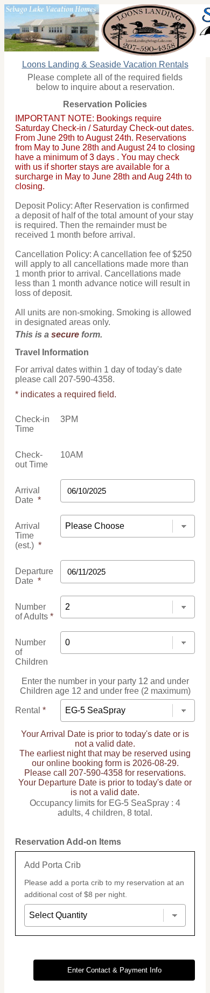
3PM (69, 419)
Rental (30, 710)
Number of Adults (34, 611)
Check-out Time (31, 459)
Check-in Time (32, 424)
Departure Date (34, 576)
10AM (71, 454)
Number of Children (31, 652)
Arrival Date (28, 495)
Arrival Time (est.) (28, 535)
